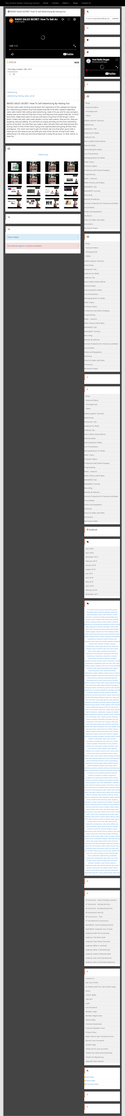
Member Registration (94, 1016)
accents (97, 610)
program (105, 775)
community (107, 653)
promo (111, 778)
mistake (89, 743)
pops (111, 765)
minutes (115, 741)
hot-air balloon (93, 709)
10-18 (88, 610)
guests (98, 705)
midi (107, 741)
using (116, 858)
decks (111, 668)
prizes (95, 773)
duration (115, 680)
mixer (104, 743)
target (96, 841)
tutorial (106, 853)
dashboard (90, 668)
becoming (102, 629)
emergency (115, 685)
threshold (89, 848)
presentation (95, 770)
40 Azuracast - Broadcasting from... (100, 908)
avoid (118, 624)
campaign (87, 641)
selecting (87, 817)
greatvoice (88, 705)
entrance (108, 687)
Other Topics (89, 162)
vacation (89, 860)
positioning (88, 768)
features (114, 695)
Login (88, 1003)
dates (98, 668)
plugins (116, 763)
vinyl (108, 860)
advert (96, 612)
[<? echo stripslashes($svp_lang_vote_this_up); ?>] (10, 74)
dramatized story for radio (94, 680)
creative (92, 666)
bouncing (97, 634)
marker (113, 736)
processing (101, 773)
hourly (100, 709)
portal (115, 765)
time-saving (100, 848)
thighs (103, 846)
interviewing (101, 719)
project (106, 778)
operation (105, 753)
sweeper (105, 838)
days (102, 668)
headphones (94, 707)
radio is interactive (110, 787)
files (86, 697)
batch (87, 629)
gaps (101, 700)
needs (99, 748)
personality (94, 761)
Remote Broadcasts (92, 199)
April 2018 (90, 586)
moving (88, 746)
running (86, 812)
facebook (107, 692)
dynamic (87, 683)
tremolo (113, 851)
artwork (98, 619)
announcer (95, 617)
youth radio (112, 873)
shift (86, 819)
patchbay (113, 758)
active (106, 610)
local (111, 731)
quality (87, 782)
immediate (115, 712)
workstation (114, 870)
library (103, 729)
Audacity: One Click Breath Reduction (100, 962)
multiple (104, 746)
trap (109, 851)
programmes (90, 778)
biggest (93, 631)
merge (104, 739)
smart (115, 821)
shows (113, 819)
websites (108, 865)
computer (114, 656)
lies (106, 729)
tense (87, 846)
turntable (101, 853)
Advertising (12, 92)
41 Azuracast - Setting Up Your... (98, 904)
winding (94, 868)
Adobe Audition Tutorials (94, 121)
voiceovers (97, 863)
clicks (108, 649)
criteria (103, 666)
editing (94, 685)
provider (116, 780)
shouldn (101, 819)
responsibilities (114, 804)
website (103, 865)
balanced (100, 627)
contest (117, 661)
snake (104, 824)
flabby (96, 697)
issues (113, 722)
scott (108, 812)
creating (86, 666)
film (89, 697)
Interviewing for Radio (93, 150)
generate (116, 700)
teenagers (103, 843)
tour (86, 851)
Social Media (89, 207)
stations (104, 831)
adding (110, 610)
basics (117, 627)
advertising (12, 96)
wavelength (89, 865)
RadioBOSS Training (92, 191)
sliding (111, 821)
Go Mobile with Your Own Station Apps (101, 987)
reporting (115, 799)
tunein (95, 853)
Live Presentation (91, 154)
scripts (96, 814)
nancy (89, 748)
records (116, 795)
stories (96, 834)
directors (116, 673)
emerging (88, 687)
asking (107, 619)
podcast (90, 765)
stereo (88, 834)
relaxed (111, 797)
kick (106, 726)
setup (117, 817)
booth (87, 634)
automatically (98, 624)
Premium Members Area (95, 1028)
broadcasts (99, 639)
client (112, 649)
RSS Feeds (90, 1077)
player (101, 763)
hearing (101, 707)
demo (98, 670)
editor (99, 685)
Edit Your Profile (92, 983)
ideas (112, 709)
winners (100, 868)
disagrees (94, 675)
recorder (104, 795)
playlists (110, 763)
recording (110, 795)
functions (93, 700)
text (90, 846)
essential (97, 690)
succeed (111, 836)
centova (91, 644)
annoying (102, 617)
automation (106, 624)
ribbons (93, 809)
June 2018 (89, 578)
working (97, 870)
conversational (89, 663)
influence (117, 714)
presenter (102, 770)
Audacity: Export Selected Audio (98, 954)
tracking (95, 851)
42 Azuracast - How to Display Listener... (102, 900)
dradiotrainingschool (110, 678)
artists (93, 619)
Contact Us (86, 3)
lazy (87, 729)
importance (92, 714)
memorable (98, 739)
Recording (88, 195)
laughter (114, 726)
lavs (118, 726)
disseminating (101, 675)
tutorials (111, 853)
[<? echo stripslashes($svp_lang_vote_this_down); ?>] (14, 74)
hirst (108, 707)
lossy (99, 734)
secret (32, 96)
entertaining (101, 687)
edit (90, 685)
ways (98, 865)
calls (115, 639)
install (109, 717)
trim (91, 853)
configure (113, 658)
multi (92, 746)
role (105, 809)
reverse (116, 807)
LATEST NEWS (91, 995)
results (101, 807)
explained (97, 692)
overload (116, 756)
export (102, 692)
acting (102, 610)
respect (87, 804)
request (94, 802)
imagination (101, 712)
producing (91, 775)
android (115, 614)
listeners (93, 731)
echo (87, 685)
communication (98, 653)
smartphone (89, 824)
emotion (94, 687)
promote (88, 780)
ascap (103, 619)
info (87, 717)
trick (118, 851)
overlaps (111, 756)
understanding (104, 855)
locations (116, 731)
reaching (117, 792)
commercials (112, 651)
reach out (89, 795)
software (113, 824)
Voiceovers (88, 224)
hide (105, 707)
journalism (108, 724)
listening (99, 731)
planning (96, 763)
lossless (95, 734)
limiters (110, 729)
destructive (107, 670)
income (111, 714)
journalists (115, 724)
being (108, 629)
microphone (90, 741)
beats (91, 629)
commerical (89, 653)
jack (116, 722)
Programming (89, 174)
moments (115, 743)
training (105, 851)
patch (108, 758)
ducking (109, 680)
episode (116, 687)
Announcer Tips (90, 129)
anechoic (89, 617)
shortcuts (95, 819)
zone (118, 873)
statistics (110, 831)
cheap (101, 646)
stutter (106, 836)
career (97, 641)
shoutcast (107, 819)
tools (113, 848)
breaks (117, 634)
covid (114, 663)
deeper (115, 668)
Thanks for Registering (95, 1057)
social (108, 824)
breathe (91, 636)
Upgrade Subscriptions (95, 1061)
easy (118, 683)
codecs (98, 651)
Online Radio (91, 1020)
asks (111, 619)
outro (96, 756)
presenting (116, 770)
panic (104, 758)
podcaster (96, 765)
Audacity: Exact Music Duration (98, 941)
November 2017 (92, 594)
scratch (113, 812)
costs (110, 663)
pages (100, 758)
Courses (55, 3)
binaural (98, 631)
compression (91, 656)
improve (105, 714)
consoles (99, 661)
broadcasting (91, 639)
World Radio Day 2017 (91, 873)
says (99, 812)
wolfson (88, 870)
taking (117, 838)
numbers (97, 751)
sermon (97, 817)
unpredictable (98, 858)
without (115, 868)
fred (117, 697)
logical (88, 734)
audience (99, 622)
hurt (104, 709)
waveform (113, 863)
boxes (102, 634)
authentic (115, 622)
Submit (115, 18)
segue (116, 814)
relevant (117, 797)
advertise (101, 612)
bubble (105, 639)
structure (87, 836)
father (104, 695)
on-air (108, 751)
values (94, 860)
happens (108, 705)
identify (116, 709)
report (109, 799)
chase (97, 646)
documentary (111, 675)
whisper (89, 868)
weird (113, 865)
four (110, 697)
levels (98, 729)
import (86, 714)
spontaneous (88, 831)
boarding (111, 631)
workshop (108, 870)
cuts (107, 666)
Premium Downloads (94, 1024)
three (117, 846)
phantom (101, 761)
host (117, 707)
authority (87, 624)
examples (111, 690)
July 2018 (89, 573)
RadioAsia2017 (107, 782)
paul (118, 758)
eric (93, 690)
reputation (88, 802)
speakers (109, 829)
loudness (109, 734)
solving (88, 826)
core (107, 663)
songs (99, 826)
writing (101, 873)
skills (106, 821)
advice (96, 614)
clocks (90, 651)
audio (104, 622)
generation (95, 702)
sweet (110, 838)
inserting (104, 717)
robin (97, 809)
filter (92, 697)
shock (90, 819)
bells (111, 629)
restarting (89, 807)
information (93, 717)
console (93, 661)
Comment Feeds (92, 1084)
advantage (90, 612)
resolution (116, 802)
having (21, 96)
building (111, 639)
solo (117, 824)
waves (95, 865)
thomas (112, 846)
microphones (98, 741)
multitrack (111, 746)
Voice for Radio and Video (94, 220)
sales (27, 96)
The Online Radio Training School (22, 3)
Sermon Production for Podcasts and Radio (101, 203)
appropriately (110, 617)
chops (94, 649)
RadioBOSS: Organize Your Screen (99, 929)
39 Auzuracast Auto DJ (94, 912)
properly (100, 780)
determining (89, 673)
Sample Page (91, 1045)
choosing (89, 649)
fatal (100, 695)
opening (98, 753)
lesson (95, 729)
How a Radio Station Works (95, 141)
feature (109, 695)
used (104, 858)
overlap (106, 756)
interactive (114, 717)
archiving (88, 619)
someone (94, 826)
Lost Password (91, 1007)
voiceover (91, 863)
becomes (96, 629)
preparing (87, 770)
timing (106, 848)
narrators (94, 748)
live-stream (106, 731)
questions (93, 782)
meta (108, 739)
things (108, 846)
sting (92, 834)
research (110, 802)
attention (116, 619)
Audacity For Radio (91, 133)
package (95, 758)
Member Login (91, 1012)
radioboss (116, 782)
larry (109, 726)
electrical (108, 685)
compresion (114, 653)
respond (99, 804)
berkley (88, 631)
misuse (100, 743)
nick (92, 751)
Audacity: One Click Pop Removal (98, 958)
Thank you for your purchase (97, 1049)
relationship (95, 797)
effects (103, 685)
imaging (108, 712)
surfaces (116, 836)
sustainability (98, 838)
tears (110, 841)
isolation (108, 722)
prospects (110, 780)
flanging (101, 697)
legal (90, 729)
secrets (112, 814)
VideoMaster (13, 71)
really (99, 795)
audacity (93, 622)
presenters (109, 770)
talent (88, 841)
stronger (108, 834)
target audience (103, 841)
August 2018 (90, 569)
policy (107, 765)
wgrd (117, 865)
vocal (111, 860)
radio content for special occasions (95, 785)
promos (115, 778)
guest (93, 705)
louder (104, 734)
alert (104, 614)
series (92, 817)
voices (103, 863)
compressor (98, 656)
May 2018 (89, 582)
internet (88, 719)
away (87, 627)
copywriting (98, 663)
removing (104, 799)
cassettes (110, 641)
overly (86, 758)
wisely (110, 868)
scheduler (104, 812)
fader (116, 692)
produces (114, 773)
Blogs (75, 3)
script (92, 814)
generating (88, 702)
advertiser (107, 612)
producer (108, 773)
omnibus (103, 751)
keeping (95, 726)
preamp (106, 768)
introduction (90, 722)
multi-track (98, 746)
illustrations (93, 712)
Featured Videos (92, 107)
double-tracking (92, 678)
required (99, 802)
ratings (108, 792)
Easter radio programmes (108, 683)
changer (106, 644)
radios (109, 790)
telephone (109, 843)
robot (101, 809)
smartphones (98, 824)
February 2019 (91, 561)
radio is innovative (98, 787)
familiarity (96, 695)
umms (89, 855)
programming (99, 778)
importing (100, 714)
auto (91, 624)
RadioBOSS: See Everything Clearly (99, 925)
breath (86, 636)
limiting (115, 729)
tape (92, 841)
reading (94, 795)
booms (116, 631)
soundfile (115, 826)
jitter (102, 724)
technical (115, 841)
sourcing (103, 829)
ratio (112, 792)
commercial (104, 651)
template (116, 843)
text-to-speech (96, 846)
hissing (113, 707)
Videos (65, 3)
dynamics (93, 683)
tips (110, 848)
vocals (115, 860)
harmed (117, 705)
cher (110, 646)
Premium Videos (90, 166)
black (106, 631)
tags (113, 838)
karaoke (87, 726)
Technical (88, 216)
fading (87, 695)
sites (103, 821)
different (101, 673)
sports (95, 831)
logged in (22, 246)
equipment (87, 690)
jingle (94, 724)
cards (92, 641)
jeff (91, 724)
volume (107, 863)
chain (95, 644)
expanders (90, 692)
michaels (113, 739)
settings (112, 817)
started (99, 831)
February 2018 (91, 590)
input (98, 717)
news (108, 748)
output (92, 756)
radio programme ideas (99, 790)
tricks (87, 853)
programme (112, 775)
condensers (100, 658)
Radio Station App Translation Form (100, 1036)
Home (45, 3)
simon (99, 821)
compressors (107, 656)
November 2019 (92, 557)
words (93, 870)
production (98, 775)
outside (100, 756)
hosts (86, 709)
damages (117, 666)
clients (116, 649)
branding (112, 634)
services (102, 817)
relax (100, 797)
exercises (117, 690)
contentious (111, 661)
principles (90, 773)
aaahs (92, 610)
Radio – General (90, 178)
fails (90, 695)
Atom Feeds (90, 1080)
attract (88, 622)
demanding (92, 670)
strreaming (114, 834)
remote (93, 799)
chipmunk (115, 646)
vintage (104, 860)
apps (116, 617)
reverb (112, 807)
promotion (94, 780)
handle (102, 705)
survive (87, 838)
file (118, 695)
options (87, 756)
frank (114, 697)
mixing (109, 743)
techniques (95, 843)
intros (96, 722)
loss (91, 734)
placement (89, 763)
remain (88, 799)
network (104, 748)
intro (116, 719)
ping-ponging (113, 761)
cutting (111, 666)
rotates (112, 809)
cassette (104, 641)
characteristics (90, 646)
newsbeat (114, 748)
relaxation (106, 797)
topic (116, 848)
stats (114, 831)
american (109, 614)
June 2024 (89, 549)
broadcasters (116, 636)
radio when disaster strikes (97, 792)
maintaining (88, 736)
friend (87, 700)
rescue (105, 802)
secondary (102, 814)
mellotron (91, 739)
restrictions (95, 807)
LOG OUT (89, 999)
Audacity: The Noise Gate (96, 937)
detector (113, 670)
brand (106, 634)
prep (117, 768)
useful (109, 858)
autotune (113, 624)
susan (91, 838)
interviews (109, 719)
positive (94, 768)
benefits (116, 629)
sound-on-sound (106, 826)
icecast (108, 709)
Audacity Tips (89, 137)
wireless (105, 868)
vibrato (99, 860)
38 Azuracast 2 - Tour (94, 917)
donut (117, 675)
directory (87, 675)
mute (116, 746)
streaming (102, 834)
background (93, 627)
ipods (100, 722)
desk (101, 670)
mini (110, 741)
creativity (98, 666)
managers (101, 736)
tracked (90, 851)
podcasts (102, 765)
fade (112, 692)
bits (103, 631)
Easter (98, 683)
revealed (106, 807)
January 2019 (91, 565)
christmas (99, 649)
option (115, 753)
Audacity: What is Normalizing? (98, 950)
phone (106, 761)
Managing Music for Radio (94, 158)
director (111, 673)
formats (106, 697)
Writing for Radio (91, 228)
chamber (100, 644)
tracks (100, 851)
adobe (115, 610)
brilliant (102, 636)
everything (104, 690)
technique (88, 843)
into (113, 719)
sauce (95, 812)
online (112, 751)
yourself (106, 873)
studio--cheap (99, 836)
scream (117, 812)
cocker (94, 651)
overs (90, 758)
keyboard (102, 726)
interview (94, 719)
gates (111, 700)
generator (103, 702)
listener (88, 731)
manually (107, 736)
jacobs (88, 724)
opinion (110, 753)
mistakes (94, 743)
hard (112, 705)
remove (98, 799)
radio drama (110, 785)
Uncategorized (91, 111)
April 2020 (90, 553)
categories (117, 641)
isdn (103, 722)
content (104, 661)
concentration (92, 658)
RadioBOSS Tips (90, 187)
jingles (99, 724)
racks (101, 782)
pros (105, 780)
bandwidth (106, 627)
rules (116, 809)
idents (88, 712)
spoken (115, 829)
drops (104, 680)
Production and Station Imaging (96, 170)
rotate (108, 809)
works (102, 870)
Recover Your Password (95, 1041)
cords (103, 663)
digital (106, 673)
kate (91, 726)
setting (107, 817)
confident (107, 658)
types (116, 853)
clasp (104, 649)
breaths (96, 636)
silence (95, 821)
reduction (88, 797)
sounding (90, 829)
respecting (93, 804)
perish (88, 761)
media (118, 736)
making (95, 736)
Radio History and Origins (94, 183)
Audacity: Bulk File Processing (97, 933)
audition (109, 622)
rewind (88, 809)
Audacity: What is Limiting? (96, 946)
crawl (117, 663)
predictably (112, 768)
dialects (95, 673)
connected (87, 661)
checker (106, 646)
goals (117, 702)
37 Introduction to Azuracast (97, 921)
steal (118, 831)
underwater (113, 855)
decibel (106, 668)
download (101, 678)
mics (104, 741)
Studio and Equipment (93, 212)
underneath (95, 855)
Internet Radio (90, 145)
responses (106, 804)
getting (108, 702)
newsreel (88, 751)
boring (91, 634)
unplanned (89, 858)
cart (100, 641)
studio (93, 836)
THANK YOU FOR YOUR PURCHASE (99, 1053)
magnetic (115, 734)
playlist (105, 763)
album (101, 614)
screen (88, 814)
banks (112, 627)
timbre (94, 848)
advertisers (114, 612)
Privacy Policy (91, 1032)
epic (112, 687)
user (112, 858)
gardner (106, 700)
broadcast (108, 636)
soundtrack (96, 829)
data (95, 668)
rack (98, 782)
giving (113, 702)
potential (100, 768)
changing (112, 644)
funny (98, 700)
